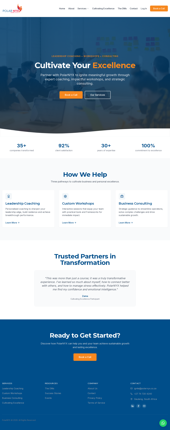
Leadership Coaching (12, 388)
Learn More (11, 222)
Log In (144, 8)
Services (82, 8)
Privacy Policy (95, 398)
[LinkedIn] (132, 406)
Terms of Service (96, 402)
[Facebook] (138, 406)
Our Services (97, 94)
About (71, 8)
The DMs (122, 8)
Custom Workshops (12, 393)
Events (48, 398)
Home (62, 8)
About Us (92, 388)
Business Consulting (12, 398)
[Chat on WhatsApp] (163, 423)
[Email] (144, 406)
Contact (134, 8)
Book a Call (159, 8)
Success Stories (53, 393)
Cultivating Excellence (103, 8)
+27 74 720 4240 (143, 393)
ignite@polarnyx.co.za (145, 388)
